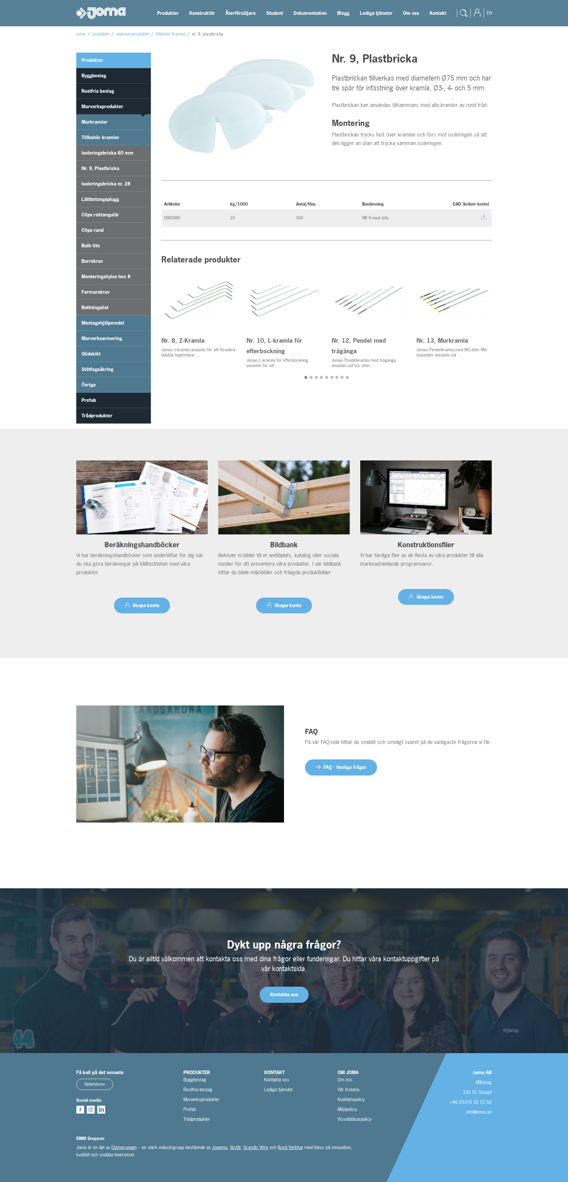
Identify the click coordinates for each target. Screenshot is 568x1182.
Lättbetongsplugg (100, 199)
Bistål (235, 1147)
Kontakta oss (276, 1079)
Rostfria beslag (98, 91)
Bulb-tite (91, 245)
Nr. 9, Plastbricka (100, 168)
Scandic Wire (255, 1147)
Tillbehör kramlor (100, 137)
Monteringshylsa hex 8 (106, 276)
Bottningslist (95, 307)
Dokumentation (310, 13)
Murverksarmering (102, 338)
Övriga (89, 385)
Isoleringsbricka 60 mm (107, 153)
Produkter (168, 13)
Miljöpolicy (347, 1109)
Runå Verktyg (290, 1147)
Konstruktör (202, 13)
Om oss (411, 13)
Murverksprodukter (102, 106)
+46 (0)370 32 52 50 (470, 1102)
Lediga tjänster (376, 13)
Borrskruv (92, 261)
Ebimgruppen (124, 1147)
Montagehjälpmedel (103, 323)
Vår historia (348, 1089)
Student (274, 13)
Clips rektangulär (100, 214)
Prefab (89, 400)
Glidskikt (91, 354)
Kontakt (438, 13)
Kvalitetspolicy (351, 1099)
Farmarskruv (95, 292)
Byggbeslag (94, 75)
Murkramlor (94, 122)
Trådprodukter (97, 415)
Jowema (219, 1147)
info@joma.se (479, 1112)
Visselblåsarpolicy (354, 1119)
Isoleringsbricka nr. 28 (106, 184)
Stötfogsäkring (97, 369)
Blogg (343, 13)
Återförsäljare (240, 13)
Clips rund (93, 230)
